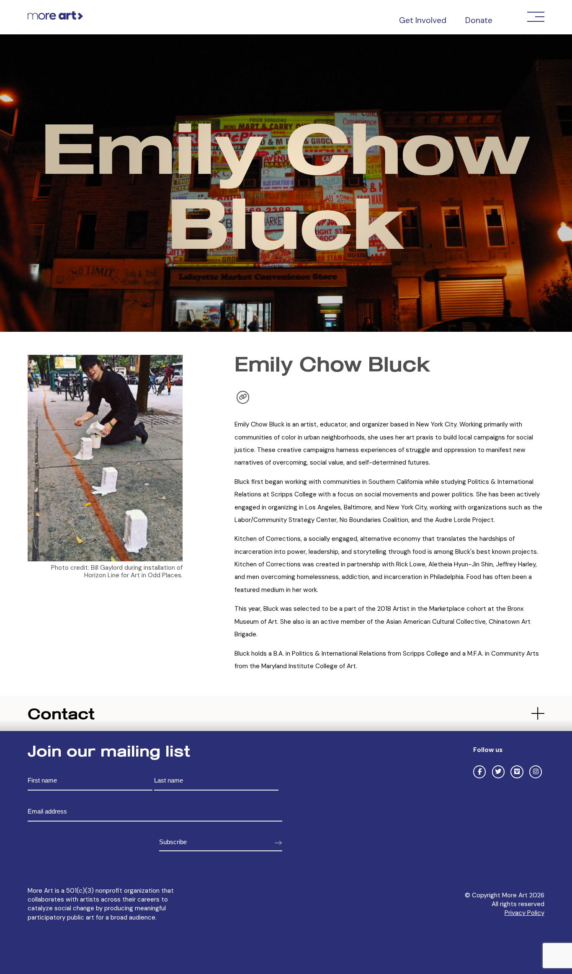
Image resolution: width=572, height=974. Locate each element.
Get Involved (422, 20)
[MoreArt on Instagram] (535, 771)
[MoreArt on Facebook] (479, 771)
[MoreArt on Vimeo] (516, 771)
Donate (478, 20)
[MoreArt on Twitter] (498, 771)
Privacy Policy (524, 913)
